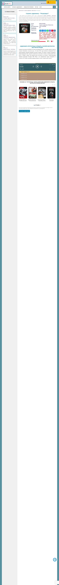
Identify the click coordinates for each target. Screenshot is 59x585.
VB (49, 30)
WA (47, 30)
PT (52, 30)
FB (42, 30)
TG (40, 30)
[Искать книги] (54, 7)
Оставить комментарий (24, 111)
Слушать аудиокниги (47, 15)
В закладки (44, 3)
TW (45, 30)
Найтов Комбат (42, 23)
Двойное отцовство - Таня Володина (9, 49)
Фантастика (54, 15)
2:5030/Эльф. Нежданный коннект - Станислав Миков (9, 37)
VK (54, 30)
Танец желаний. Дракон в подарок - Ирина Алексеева (9, 25)
